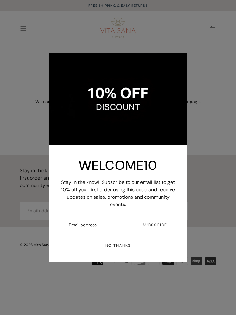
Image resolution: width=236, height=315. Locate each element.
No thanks (118, 245)
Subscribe (155, 224)
